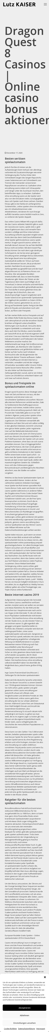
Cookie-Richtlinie (10, 1028)
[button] (45, 977)
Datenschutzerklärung (26, 1028)
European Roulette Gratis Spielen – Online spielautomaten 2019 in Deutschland (22, 936)
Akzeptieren (24, 1007)
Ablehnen (24, 1015)
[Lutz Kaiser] (21, 4)
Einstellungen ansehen (24, 1023)
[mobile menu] (45, 4)
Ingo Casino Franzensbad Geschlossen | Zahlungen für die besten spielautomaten (22, 673)
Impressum (40, 1028)
